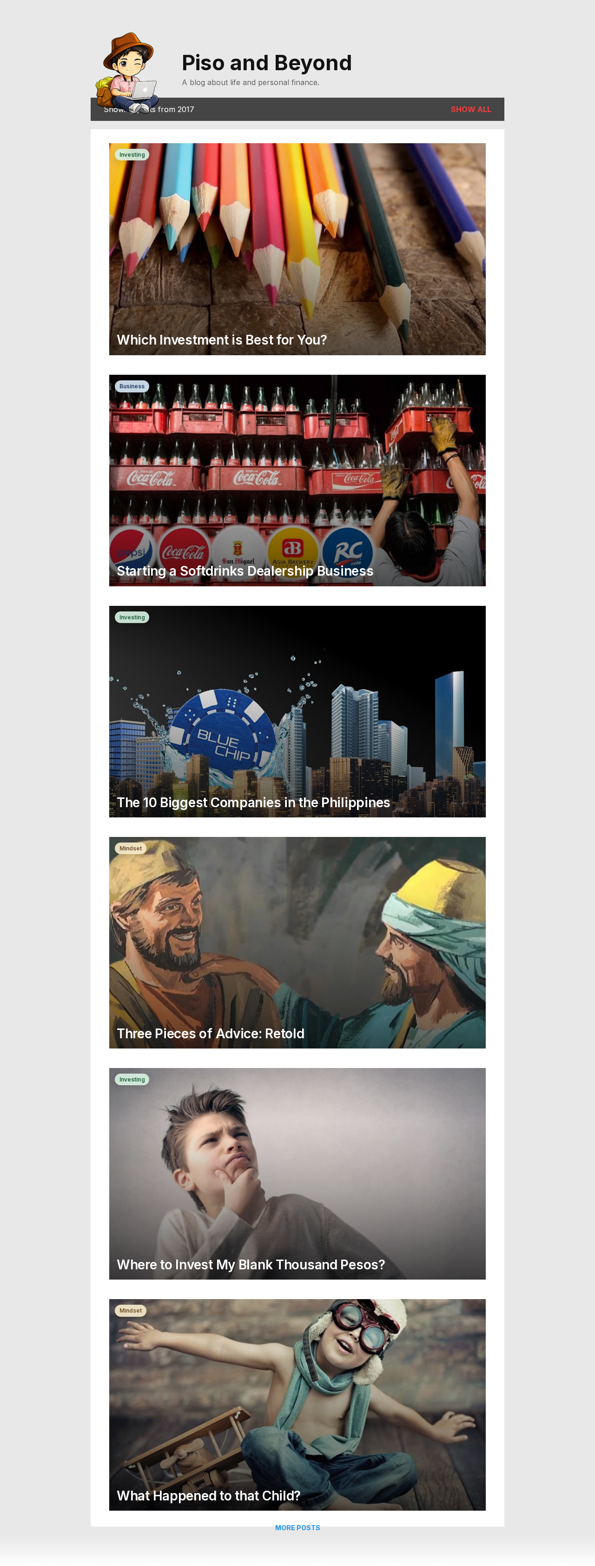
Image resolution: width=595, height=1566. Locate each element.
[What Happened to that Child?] (297, 1405)
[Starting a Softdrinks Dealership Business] (297, 481)
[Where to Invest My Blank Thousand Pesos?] (297, 1174)
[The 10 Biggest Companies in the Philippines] (297, 712)
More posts (297, 1528)
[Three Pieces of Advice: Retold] (297, 943)
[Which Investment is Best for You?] (297, 250)
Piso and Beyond (267, 62)
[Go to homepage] (131, 71)
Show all (471, 109)
